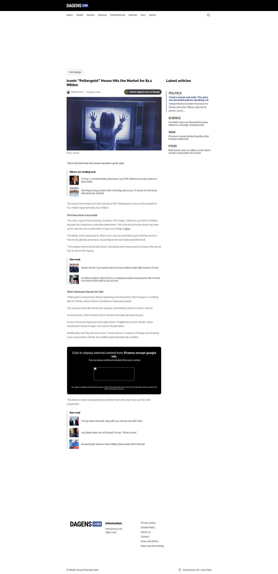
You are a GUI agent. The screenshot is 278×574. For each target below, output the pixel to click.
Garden (90, 15)
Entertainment (117, 15)
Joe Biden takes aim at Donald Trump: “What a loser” (109, 432)
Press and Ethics (149, 541)
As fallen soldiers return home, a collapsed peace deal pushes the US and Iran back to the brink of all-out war (120, 279)
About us (146, 532)
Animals (133, 15)
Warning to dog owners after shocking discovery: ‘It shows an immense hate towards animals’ (119, 192)
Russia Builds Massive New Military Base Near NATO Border (113, 444)
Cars (143, 15)
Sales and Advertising (152, 546)
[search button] (208, 15)
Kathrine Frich (77, 92)
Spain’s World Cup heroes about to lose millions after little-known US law (120, 267)
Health (79, 15)
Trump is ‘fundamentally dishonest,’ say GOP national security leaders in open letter (119, 180)
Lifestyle (102, 15)
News (70, 15)
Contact (145, 536)
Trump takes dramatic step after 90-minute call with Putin (111, 421)
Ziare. (127, 228)
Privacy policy (148, 522)
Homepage (75, 72)
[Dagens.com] (139, 5)
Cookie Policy (148, 527)
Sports (152, 15)
